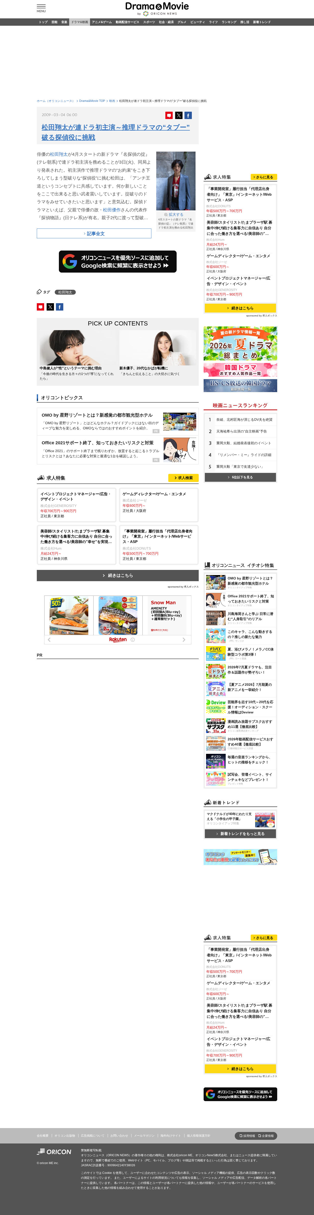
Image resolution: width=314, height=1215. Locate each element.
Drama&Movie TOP (92, 101)
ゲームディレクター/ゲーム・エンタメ (238, 256)
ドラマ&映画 (79, 22)
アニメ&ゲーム (102, 22)
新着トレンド (262, 22)
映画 (112, 101)
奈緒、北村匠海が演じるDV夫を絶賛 (244, 419)
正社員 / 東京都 (75, 505)
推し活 (244, 22)
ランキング (229, 22)
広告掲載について (93, 1135)
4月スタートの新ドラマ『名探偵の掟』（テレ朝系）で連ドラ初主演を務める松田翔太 (177, 221)
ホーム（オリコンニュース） (56, 101)
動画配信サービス (127, 22)
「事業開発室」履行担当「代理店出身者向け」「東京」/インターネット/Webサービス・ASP (239, 194)
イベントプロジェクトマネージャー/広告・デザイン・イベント (238, 281)
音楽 (64, 22)
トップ (43, 22)
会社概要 (43, 1135)
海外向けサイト (170, 1135)
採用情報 (249, 1136)
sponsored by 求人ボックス (183, 586)
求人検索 (185, 478)
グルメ (182, 22)
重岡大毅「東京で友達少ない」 (240, 467)
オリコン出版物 (64, 1135)
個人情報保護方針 (198, 1135)
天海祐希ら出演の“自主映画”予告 (241, 431)
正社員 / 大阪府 (154, 502)
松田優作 (112, 209)
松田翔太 (59, 154)
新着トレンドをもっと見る (243, 833)
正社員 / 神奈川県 (76, 545)
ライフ (213, 22)
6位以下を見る (242, 477)
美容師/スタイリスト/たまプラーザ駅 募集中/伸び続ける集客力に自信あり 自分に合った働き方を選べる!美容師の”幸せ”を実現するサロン (239, 228)
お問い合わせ (119, 1135)
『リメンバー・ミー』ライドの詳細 (243, 455)
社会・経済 (166, 22)
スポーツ (149, 22)
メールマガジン (144, 1135)
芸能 (54, 22)
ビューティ (197, 22)
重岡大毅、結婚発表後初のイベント (243, 443)
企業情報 (268, 1136)
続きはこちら (120, 575)
